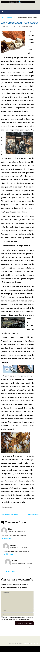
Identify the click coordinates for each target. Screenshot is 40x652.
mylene (5, 26)
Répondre (7, 538)
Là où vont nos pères (10, 514)
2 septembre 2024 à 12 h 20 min (22, 563)
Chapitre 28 (32, 514)
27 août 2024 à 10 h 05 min (18, 547)
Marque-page (7, 507)
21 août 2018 (16, 26)
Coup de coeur (10, 18)
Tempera (26, 643)
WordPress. (34, 643)
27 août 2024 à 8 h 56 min (16, 532)
